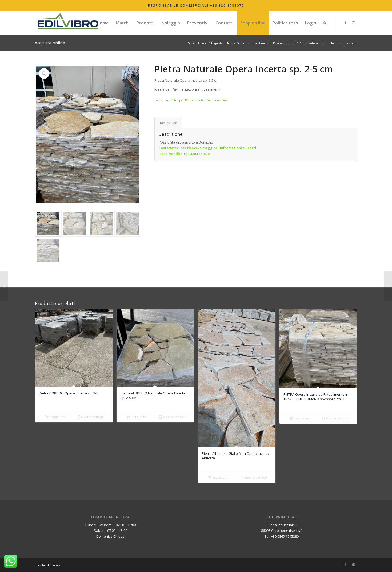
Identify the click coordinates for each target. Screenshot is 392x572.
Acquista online (50, 43)
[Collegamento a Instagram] (353, 23)
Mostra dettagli (92, 417)
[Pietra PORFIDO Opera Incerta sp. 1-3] (388, 286)
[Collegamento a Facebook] (345, 23)
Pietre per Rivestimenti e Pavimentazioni (199, 100)
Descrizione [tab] (168, 123)
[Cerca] (325, 23)
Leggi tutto (57, 417)
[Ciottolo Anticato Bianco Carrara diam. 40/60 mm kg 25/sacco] (4, 286)
